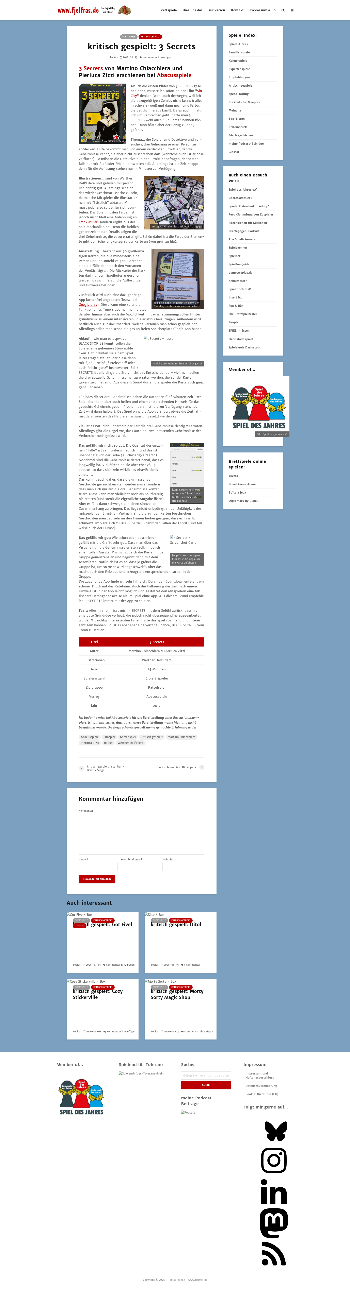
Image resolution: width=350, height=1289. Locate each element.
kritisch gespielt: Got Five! (102, 924)
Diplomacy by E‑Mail (244, 501)
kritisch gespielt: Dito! (176, 924)
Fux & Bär (236, 306)
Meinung (235, 110)
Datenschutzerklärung (261, 1086)
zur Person (217, 10)
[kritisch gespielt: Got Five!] (80, 914)
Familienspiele (239, 52)
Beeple (233, 322)
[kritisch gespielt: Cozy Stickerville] (86, 981)
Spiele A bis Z (239, 44)
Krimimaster (238, 281)
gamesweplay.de (240, 272)
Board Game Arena (242, 484)
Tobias (114, 57)
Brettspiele (168, 10)
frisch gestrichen (241, 135)
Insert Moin (237, 297)
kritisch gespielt (150, 36)
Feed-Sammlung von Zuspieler (251, 214)
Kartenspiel (128, 737)
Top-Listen (237, 119)
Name (83, 859)
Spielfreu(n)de (239, 264)
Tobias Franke (176, 1279)
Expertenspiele (239, 69)
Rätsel (108, 743)
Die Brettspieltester (243, 314)
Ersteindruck (238, 127)
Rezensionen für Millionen (248, 223)
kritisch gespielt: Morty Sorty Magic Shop (177, 994)
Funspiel (109, 737)
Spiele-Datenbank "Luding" (249, 206)
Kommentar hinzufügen (157, 57)
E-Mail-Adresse (131, 859)
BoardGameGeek (240, 198)
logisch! (79, 925)
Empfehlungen (239, 77)
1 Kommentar (192, 964)
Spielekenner (238, 248)
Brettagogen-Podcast (244, 231)
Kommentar (86, 811)
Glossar (234, 152)
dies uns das (193, 10)
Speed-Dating (239, 94)
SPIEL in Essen (239, 330)
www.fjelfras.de (197, 1279)
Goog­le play (88, 305)
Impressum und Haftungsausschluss (259, 1075)
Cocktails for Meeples (244, 102)
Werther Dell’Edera (131, 743)
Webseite (167, 859)
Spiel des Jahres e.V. (243, 189)
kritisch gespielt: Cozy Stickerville (98, 994)
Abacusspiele (174, 75)
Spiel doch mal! (240, 289)
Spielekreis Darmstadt (244, 347)
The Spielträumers (242, 239)
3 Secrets (91, 68)
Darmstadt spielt (241, 339)
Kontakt (237, 10)
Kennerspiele (238, 61)
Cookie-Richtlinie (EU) (261, 1094)
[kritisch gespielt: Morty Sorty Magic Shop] (160, 981)
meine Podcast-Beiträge (246, 143)
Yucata (233, 476)
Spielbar (234, 256)
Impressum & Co (262, 10)
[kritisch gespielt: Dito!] (154, 914)
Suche (206, 1084)
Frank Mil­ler (88, 222)
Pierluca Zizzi (90, 743)
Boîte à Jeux (237, 492)
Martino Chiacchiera (181, 737)
